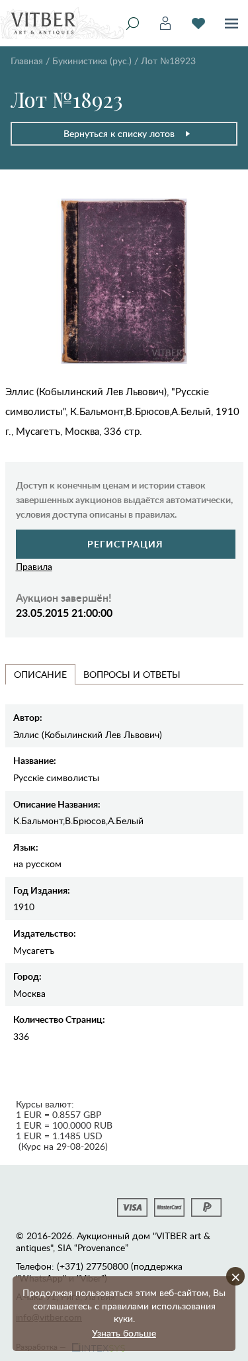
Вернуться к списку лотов (119, 133)
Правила (34, 566)
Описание (40, 674)
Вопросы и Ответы (132, 674)
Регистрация (125, 544)
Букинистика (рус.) (92, 60)
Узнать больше (124, 1333)
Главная (27, 60)
